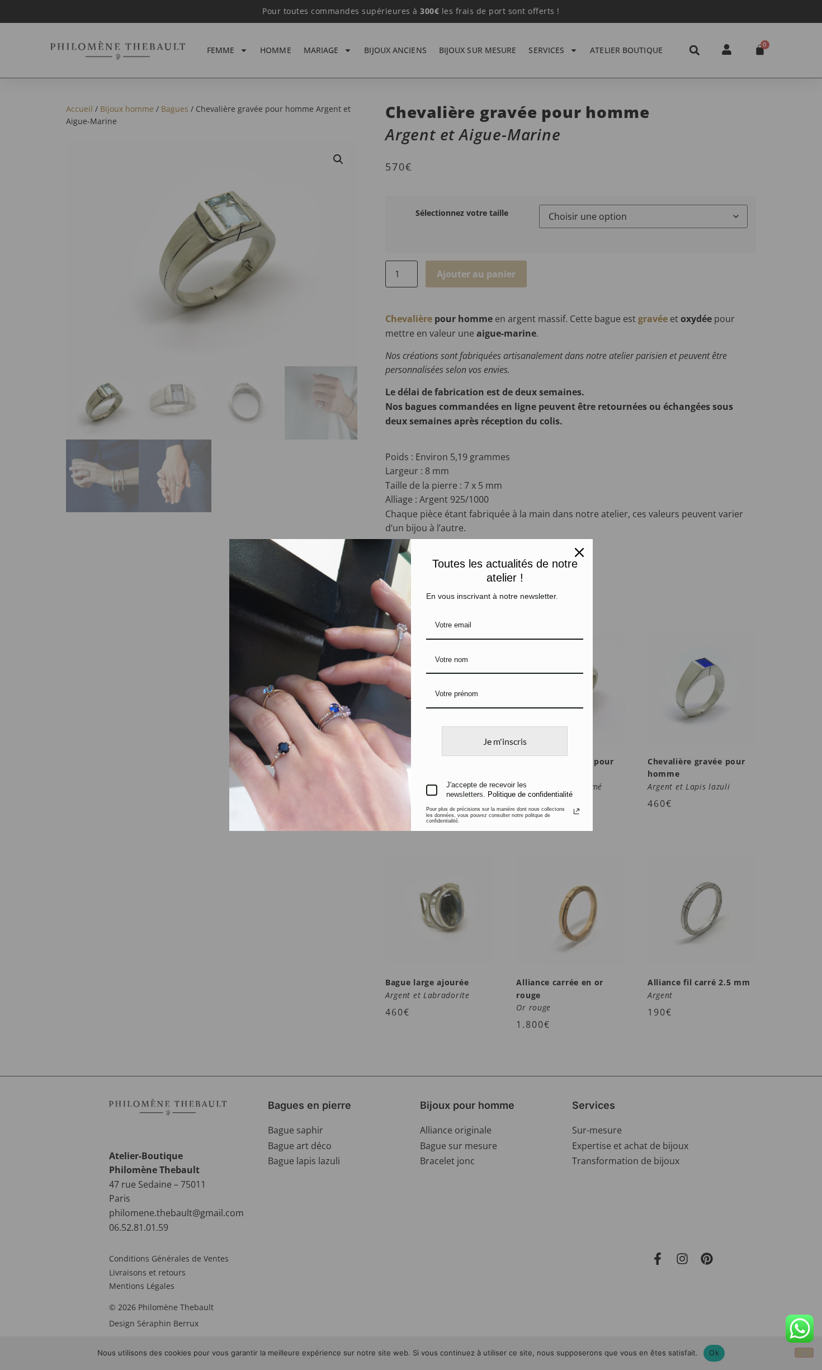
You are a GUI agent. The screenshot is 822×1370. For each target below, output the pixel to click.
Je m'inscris (505, 741)
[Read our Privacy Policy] (576, 811)
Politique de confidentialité (530, 794)
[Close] (579, 552)
